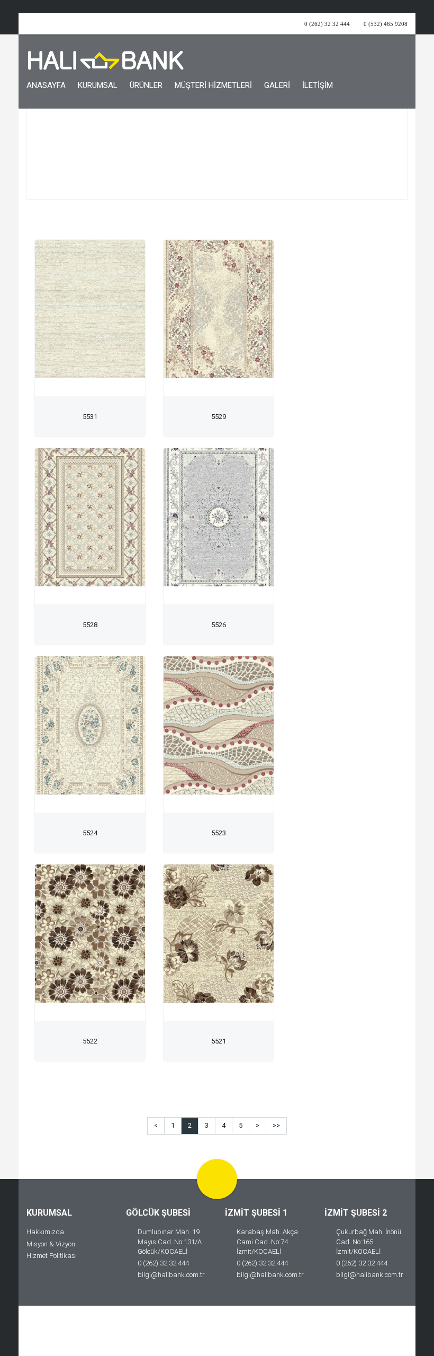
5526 (218, 625)
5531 (90, 417)
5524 (90, 833)
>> (276, 1125)
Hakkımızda (45, 1232)
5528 (90, 625)
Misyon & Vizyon (50, 1244)
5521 (218, 1041)
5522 (90, 1041)
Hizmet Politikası (51, 1256)
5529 (218, 417)
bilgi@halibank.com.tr (171, 1275)
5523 (218, 833)
